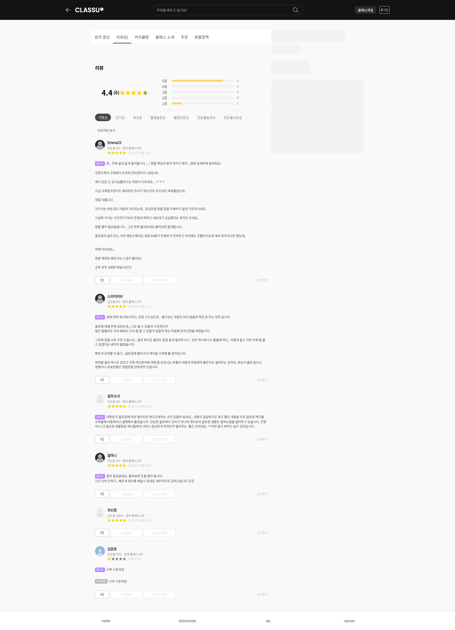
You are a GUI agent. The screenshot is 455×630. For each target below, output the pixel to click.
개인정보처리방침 (187, 621)
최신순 (137, 117)
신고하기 (262, 280)
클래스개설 (365, 10)
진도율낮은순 (233, 117)
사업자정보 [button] (349, 621)
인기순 (120, 117)
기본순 (103, 117)
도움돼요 (126, 280)
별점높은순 (158, 117)
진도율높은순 (206, 117)
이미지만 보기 (106, 130)
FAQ (268, 621)
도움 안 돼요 (160, 280)
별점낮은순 (181, 117)
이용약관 (105, 621)
